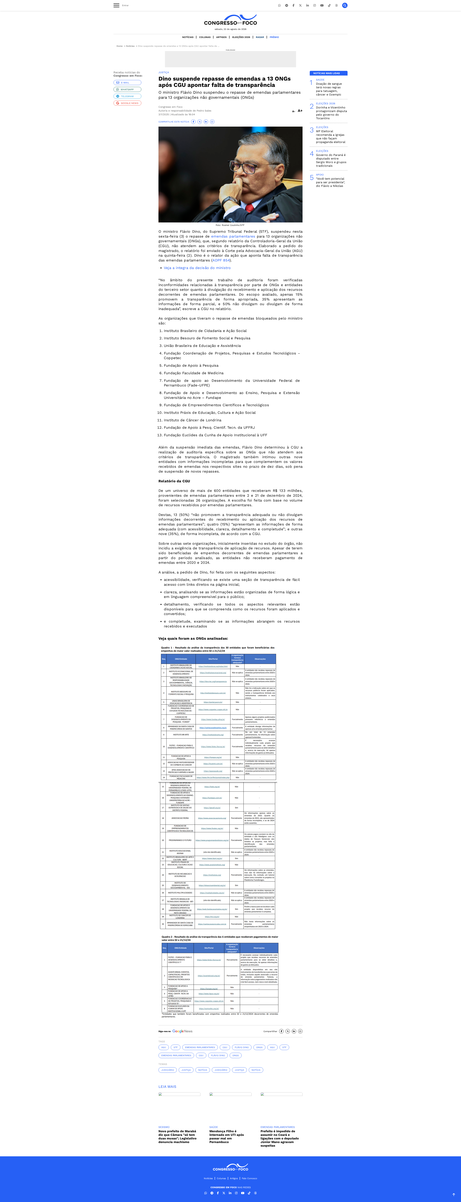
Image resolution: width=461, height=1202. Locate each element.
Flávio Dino (242, 1047)
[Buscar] (345, 5)
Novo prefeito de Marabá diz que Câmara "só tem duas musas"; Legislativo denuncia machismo (177, 1136)
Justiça (186, 1070)
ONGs (259, 1047)
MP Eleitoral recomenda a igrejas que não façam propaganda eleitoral (330, 136)
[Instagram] (314, 5)
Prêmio (274, 37)
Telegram (127, 96)
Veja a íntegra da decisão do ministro (197, 268)
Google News (129, 103)
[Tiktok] (329, 5)
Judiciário (167, 1070)
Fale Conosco (249, 1178)
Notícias (187, 37)
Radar (260, 37)
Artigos (221, 37)
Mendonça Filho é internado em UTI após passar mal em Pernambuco (226, 1136)
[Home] (230, 19)
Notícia (202, 1070)
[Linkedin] (307, 5)
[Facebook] (293, 5)
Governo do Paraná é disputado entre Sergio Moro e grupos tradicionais (331, 160)
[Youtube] (322, 5)
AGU (163, 1047)
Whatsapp (127, 89)
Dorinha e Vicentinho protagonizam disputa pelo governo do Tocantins (331, 113)
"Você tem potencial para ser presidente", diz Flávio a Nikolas (330, 182)
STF (176, 1047)
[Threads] (336, 5)
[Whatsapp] (279, 5)
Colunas (205, 37)
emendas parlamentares (233, 236)
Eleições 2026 (241, 37)
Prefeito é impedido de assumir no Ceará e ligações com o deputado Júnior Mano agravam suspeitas (280, 1138)
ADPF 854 (221, 260)
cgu (225, 1047)
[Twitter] (300, 5)
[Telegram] (286, 5)
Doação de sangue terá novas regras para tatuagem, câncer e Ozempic (329, 89)
